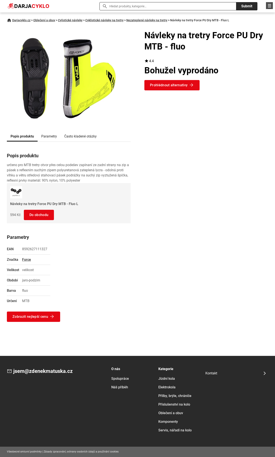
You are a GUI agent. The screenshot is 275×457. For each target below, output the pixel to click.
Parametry (49, 136)
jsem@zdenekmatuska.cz (43, 371)
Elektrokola (167, 387)
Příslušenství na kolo (174, 404)
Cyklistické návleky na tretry (104, 20)
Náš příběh (119, 387)
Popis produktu (22, 136)
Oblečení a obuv (44, 20)
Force (26, 260)
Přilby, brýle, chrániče (174, 396)
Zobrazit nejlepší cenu (30, 317)
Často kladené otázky (80, 136)
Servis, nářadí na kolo (175, 430)
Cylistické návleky (70, 20)
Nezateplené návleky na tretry (146, 20)
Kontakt (211, 373)
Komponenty (168, 422)
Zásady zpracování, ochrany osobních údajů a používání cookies (81, 451)
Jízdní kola (166, 379)
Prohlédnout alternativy (169, 85)
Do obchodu (38, 215)
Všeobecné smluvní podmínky (24, 451)
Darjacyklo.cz (21, 20)
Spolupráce (120, 379)
